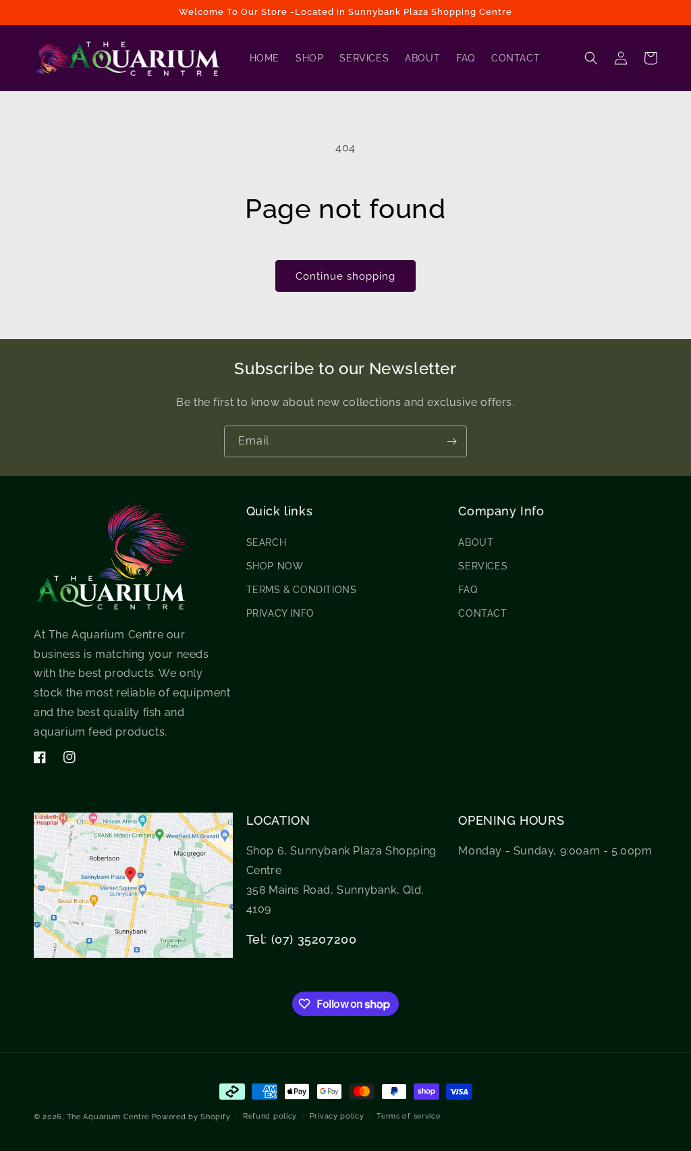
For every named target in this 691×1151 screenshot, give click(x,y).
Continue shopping (345, 276)
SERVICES (482, 566)
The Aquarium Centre (108, 1116)
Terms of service (408, 1116)
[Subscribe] (451, 441)
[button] (591, 58)
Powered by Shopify (191, 1116)
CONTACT (482, 613)
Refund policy (270, 1116)
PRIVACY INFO (280, 613)
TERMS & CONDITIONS (301, 589)
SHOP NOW (275, 566)
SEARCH (266, 542)
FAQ (467, 589)
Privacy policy (337, 1116)
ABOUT (475, 542)
